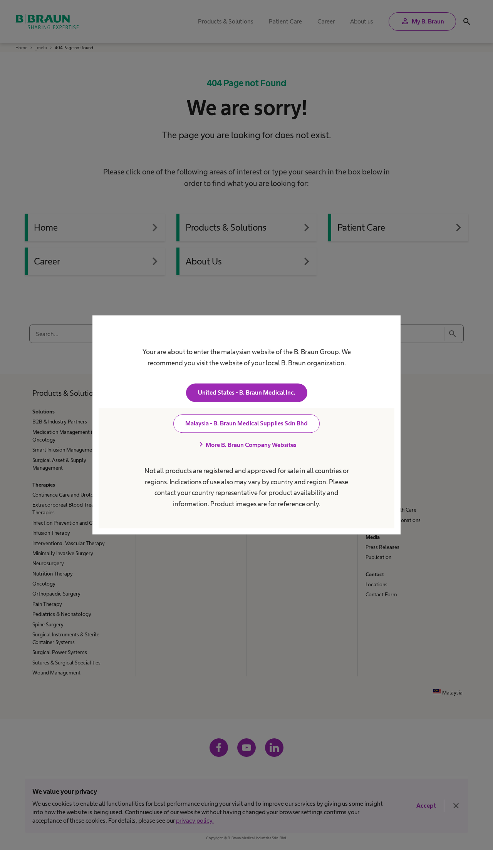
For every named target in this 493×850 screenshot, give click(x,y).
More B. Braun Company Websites (246, 445)
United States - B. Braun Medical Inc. (246, 393)
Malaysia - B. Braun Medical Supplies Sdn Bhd (246, 423)
